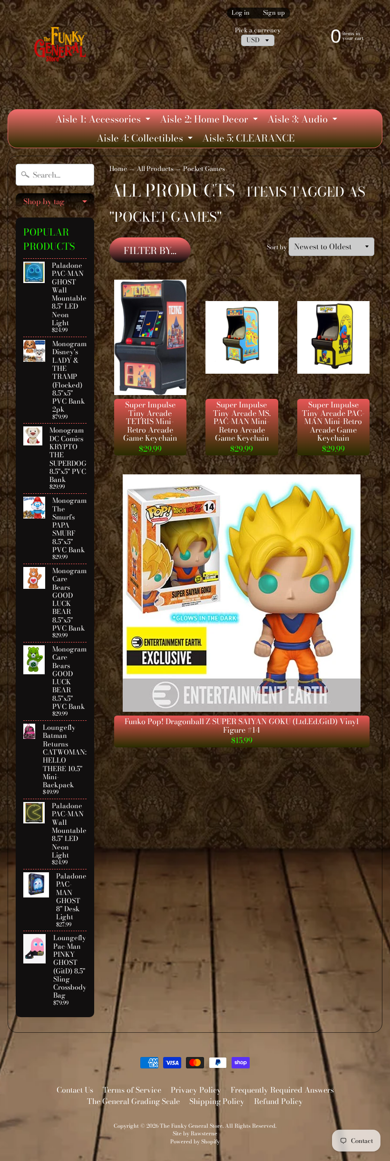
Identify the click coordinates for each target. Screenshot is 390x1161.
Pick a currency (258, 30)
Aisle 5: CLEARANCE (248, 138)
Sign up (274, 13)
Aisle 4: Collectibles (146, 139)
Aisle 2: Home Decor (210, 120)
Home (118, 168)
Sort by (277, 247)
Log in (241, 13)
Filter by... (150, 250)
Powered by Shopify (195, 1141)
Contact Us (75, 1089)
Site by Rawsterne (195, 1133)
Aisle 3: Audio (303, 120)
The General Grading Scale (133, 1101)
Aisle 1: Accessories (104, 120)
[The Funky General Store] (62, 46)
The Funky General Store (191, 1126)
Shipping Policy (216, 1101)
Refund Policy (278, 1101)
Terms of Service (132, 1089)
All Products (155, 168)
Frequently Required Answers (282, 1089)
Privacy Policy (196, 1089)
